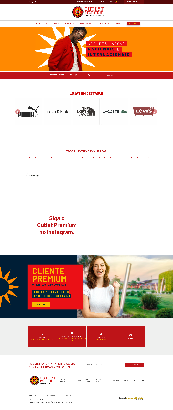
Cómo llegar (70, 24)
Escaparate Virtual (40, 24)
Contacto (118, 24)
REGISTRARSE (41, 304)
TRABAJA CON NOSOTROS (50, 395)
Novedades (104, 24)
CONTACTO (32, 395)
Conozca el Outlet (87, 24)
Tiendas (57, 24)
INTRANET (67, 395)
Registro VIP (133, 24)
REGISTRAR (134, 365)
